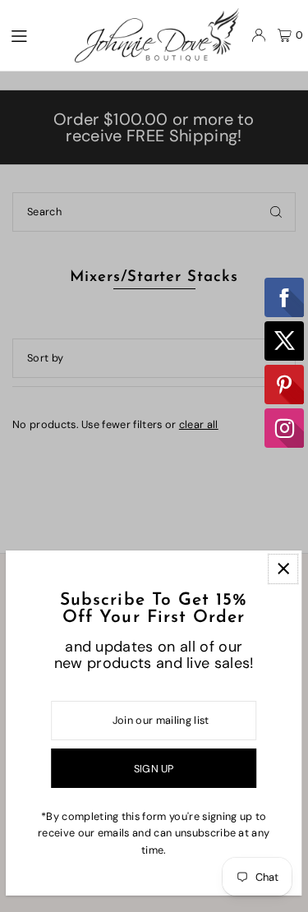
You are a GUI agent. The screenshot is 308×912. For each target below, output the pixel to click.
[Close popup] (283, 569)
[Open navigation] (34, 34)
